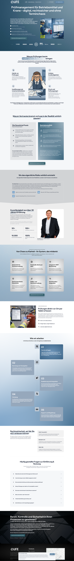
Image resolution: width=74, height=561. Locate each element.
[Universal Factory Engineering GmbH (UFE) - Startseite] (15, 2)
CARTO (64, 559)
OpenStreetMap (58, 559)
